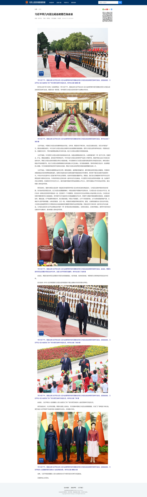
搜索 (120, 2)
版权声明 (73, 487)
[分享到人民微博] (107, 9)
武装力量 (59, 2)
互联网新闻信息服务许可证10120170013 (73, 490)
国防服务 (73, 2)
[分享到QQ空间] (109, 9)
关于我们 (80, 487)
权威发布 (51, 2)
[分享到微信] (103, 9)
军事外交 (66, 2)
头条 (36, 9)
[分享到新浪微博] (105, 9)
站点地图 (66, 487)
